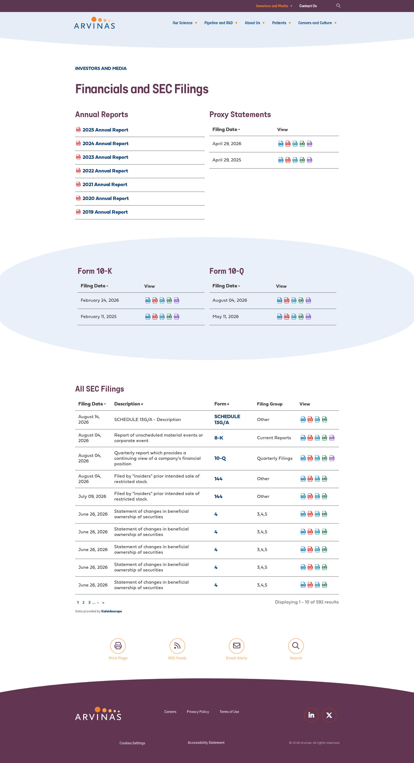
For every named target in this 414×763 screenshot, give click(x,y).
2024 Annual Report (106, 143)
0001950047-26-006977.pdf (310, 496)
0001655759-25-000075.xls (302, 160)
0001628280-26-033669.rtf (294, 317)
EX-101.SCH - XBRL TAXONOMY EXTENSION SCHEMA (309, 144)
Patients (279, 22)
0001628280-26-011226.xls (169, 301)
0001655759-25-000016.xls (169, 317)
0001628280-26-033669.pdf (286, 317)
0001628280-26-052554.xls (301, 301)
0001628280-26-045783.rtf (317, 550)
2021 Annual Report (105, 184)
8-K (218, 438)
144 (218, 479)
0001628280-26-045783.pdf (310, 550)
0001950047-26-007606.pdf (310, 479)
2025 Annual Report (105, 129)
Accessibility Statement (206, 742)
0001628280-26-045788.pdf (310, 585)
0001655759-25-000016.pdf (155, 317)
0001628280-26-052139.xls (324, 438)
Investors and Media (272, 5)
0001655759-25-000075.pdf (288, 160)
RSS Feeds (177, 646)
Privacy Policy (198, 711)
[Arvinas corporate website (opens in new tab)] (93, 709)
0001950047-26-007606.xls (324, 479)
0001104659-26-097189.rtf (317, 420)
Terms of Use (229, 711)
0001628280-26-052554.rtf (294, 301)
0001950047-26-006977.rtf (317, 496)
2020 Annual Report (106, 198)
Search (296, 646)
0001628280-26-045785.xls (324, 532)
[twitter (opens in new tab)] (329, 715)
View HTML (280, 144)
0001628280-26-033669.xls (301, 317)
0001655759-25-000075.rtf (295, 160)
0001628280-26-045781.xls (324, 514)
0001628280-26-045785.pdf (310, 532)
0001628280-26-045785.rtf (317, 532)
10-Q (220, 458)
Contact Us (308, 5)
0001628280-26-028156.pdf (288, 144)
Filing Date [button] (225, 129)
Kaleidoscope (111, 611)
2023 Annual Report (105, 157)
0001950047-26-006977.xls (324, 496)
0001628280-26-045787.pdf (310, 567)
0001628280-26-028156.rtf (295, 144)
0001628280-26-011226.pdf (155, 301)
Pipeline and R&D (218, 22)
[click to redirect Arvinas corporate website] (94, 20)
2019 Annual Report (105, 212)
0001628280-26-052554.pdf (286, 301)
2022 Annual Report (105, 171)
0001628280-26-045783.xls (324, 550)
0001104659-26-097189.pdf (310, 420)
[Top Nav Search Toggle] (338, 5)
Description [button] (127, 404)
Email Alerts (236, 646)
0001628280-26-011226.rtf (162, 301)
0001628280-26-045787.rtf (317, 567)
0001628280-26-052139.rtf (317, 438)
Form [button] (220, 404)
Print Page (118, 646)
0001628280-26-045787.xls (324, 567)
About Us (252, 22)
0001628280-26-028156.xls (302, 144)
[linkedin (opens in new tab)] (311, 715)
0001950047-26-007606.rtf (317, 479)
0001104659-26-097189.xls (324, 420)
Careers (170, 711)
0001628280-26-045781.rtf (317, 514)
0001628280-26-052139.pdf (310, 438)
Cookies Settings (132, 743)
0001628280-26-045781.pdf (310, 514)
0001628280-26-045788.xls (324, 585)
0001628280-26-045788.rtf (317, 585)
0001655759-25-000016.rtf (162, 317)
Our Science (183, 22)
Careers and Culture (315, 22)
